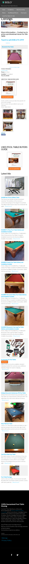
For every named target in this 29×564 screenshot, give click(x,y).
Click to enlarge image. (14, 67)
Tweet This (3, 133)
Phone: (3, 72)
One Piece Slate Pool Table (8, 454)
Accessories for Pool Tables (8, 359)
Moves (4, 12)
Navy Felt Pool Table (6, 423)
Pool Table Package (6, 477)
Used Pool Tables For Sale (8, 16)
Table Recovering (20, 9)
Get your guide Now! (7, 97)
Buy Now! (4, 361)
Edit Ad (8, 43)
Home (3, 9)
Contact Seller (4, 70)
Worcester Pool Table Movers (9, 5)
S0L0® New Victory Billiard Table (10, 197)
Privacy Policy (7, 540)
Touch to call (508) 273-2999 (12, 40)
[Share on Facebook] (3, 134)
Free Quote (24, 12)
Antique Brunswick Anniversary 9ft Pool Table (13, 393)
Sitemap (4, 538)
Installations (11, 9)
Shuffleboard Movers (13, 12)
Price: (2, 75)
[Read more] (8, 206)
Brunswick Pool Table (8, 46)
